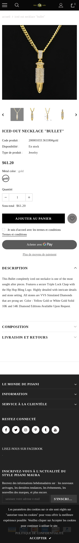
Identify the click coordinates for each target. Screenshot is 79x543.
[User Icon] (61, 5)
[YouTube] (55, 430)
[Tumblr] (45, 430)
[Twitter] (16, 430)
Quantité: (7, 189)
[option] (39, 62)
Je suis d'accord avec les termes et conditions (34, 229)
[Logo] (39, 5)
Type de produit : (12, 152)
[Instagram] (25, 430)
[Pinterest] (35, 430)
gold (5, 178)
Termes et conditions (14, 234)
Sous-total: (8, 205)
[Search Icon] (17, 5)
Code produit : (10, 140)
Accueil (6, 16)
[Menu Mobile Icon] (4, 5)
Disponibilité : (10, 146)
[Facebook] (6, 430)
